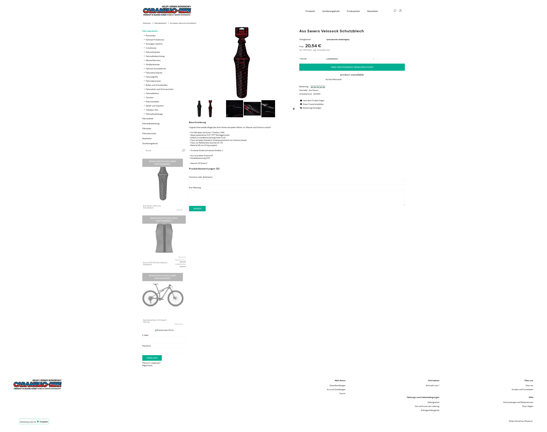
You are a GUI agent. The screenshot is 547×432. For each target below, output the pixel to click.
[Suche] (183, 150)
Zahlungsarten (433, 402)
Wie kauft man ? (432, 385)
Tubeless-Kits (152, 110)
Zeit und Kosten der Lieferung (427, 406)
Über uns (529, 385)
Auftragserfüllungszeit (430, 410)
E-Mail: (145, 335)
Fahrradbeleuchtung (155, 56)
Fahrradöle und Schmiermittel (159, 89)
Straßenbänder (153, 64)
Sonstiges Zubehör (154, 44)
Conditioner (151, 48)
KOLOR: (303, 59)
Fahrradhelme (152, 93)
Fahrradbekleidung (151, 123)
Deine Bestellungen (337, 385)
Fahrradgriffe (152, 77)
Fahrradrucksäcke (154, 72)
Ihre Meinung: (195, 187)
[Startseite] (222, 10)
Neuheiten (147, 138)
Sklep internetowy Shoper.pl (520, 421)
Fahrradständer (153, 52)
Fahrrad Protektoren (155, 39)
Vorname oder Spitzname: (201, 177)
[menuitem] (310, 11)
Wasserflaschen (153, 60)
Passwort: (146, 345)
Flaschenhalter (152, 101)
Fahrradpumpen (153, 81)
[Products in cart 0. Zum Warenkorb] (389, 10)
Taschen (150, 97)
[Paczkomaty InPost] (164, 330)
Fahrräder (146, 128)
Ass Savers (313, 90)
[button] (294, 109)
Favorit (342, 393)
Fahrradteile (147, 118)
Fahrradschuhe (149, 133)
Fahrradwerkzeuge (154, 114)
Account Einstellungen (336, 389)
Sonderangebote (150, 143)
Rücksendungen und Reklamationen (518, 402)
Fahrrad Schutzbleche (156, 68)
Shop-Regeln (527, 406)
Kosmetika (150, 35)
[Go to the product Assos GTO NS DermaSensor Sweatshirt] (164, 237)
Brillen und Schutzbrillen (157, 85)
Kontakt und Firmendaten (522, 389)
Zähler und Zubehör (155, 105)
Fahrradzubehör (150, 31)
